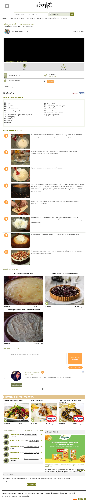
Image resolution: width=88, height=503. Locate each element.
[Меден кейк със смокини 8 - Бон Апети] (20, 257)
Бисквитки (55, 493)
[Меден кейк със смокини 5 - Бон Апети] (20, 207)
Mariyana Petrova (17, 441)
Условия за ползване (32, 493)
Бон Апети (24, 32)
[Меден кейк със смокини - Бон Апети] (20, 141)
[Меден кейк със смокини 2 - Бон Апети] (20, 157)
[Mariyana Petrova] (6, 442)
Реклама (64, 493)
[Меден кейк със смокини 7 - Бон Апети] (20, 240)
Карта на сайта (24, 496)
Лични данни (46, 493)
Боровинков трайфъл (31, 453)
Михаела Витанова (32, 372)
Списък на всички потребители (12, 493)
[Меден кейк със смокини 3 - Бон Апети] (20, 174)
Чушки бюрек (34, 441)
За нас (71, 493)
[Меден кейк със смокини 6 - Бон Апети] (20, 224)
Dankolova (14, 435)
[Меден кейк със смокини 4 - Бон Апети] (20, 190)
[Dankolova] (6, 436)
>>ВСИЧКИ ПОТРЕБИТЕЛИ (33, 430)
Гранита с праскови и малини (24, 448)
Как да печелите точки (9, 496)
